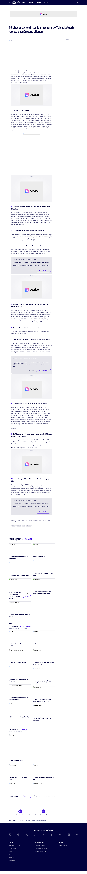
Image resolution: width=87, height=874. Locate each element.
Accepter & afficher (43, 271)
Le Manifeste (11, 857)
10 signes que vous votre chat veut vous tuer (42, 645)
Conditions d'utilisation (40, 845)
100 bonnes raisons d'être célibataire (19, 717)
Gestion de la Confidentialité (41, 851)
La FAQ (10, 854)
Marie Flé (25, 36)
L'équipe (10, 851)
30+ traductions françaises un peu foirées (18, 778)
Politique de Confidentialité (41, 848)
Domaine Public (32, 173)
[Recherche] (77, 2)
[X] (27, 835)
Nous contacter (12, 860)
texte (24, 525)
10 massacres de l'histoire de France (19, 575)
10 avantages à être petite (16, 760)
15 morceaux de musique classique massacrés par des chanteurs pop (42, 593)
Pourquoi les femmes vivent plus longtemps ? (42, 719)
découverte (29, 525)
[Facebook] (18, 835)
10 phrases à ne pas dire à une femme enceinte (19, 645)
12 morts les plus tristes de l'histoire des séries (20, 815)
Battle (46, 2)
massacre (19, 525)
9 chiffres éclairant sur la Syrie (41, 557)
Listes (23, 2)
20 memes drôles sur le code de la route (43, 815)
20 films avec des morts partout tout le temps (43, 574)
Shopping (39, 2)
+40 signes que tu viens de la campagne (44, 796)
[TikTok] (52, 835)
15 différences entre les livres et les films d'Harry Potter (18, 698)
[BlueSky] (43, 835)
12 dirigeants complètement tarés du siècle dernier (19, 557)
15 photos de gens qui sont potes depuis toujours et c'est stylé (42, 700)
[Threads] (35, 835)
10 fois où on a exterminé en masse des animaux (19, 615)
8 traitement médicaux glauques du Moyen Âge (18, 680)
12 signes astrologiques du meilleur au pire (43, 778)
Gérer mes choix (31, 270)
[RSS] (77, 835)
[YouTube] (60, 835)
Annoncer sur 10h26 (62, 845)
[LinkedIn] (69, 835)
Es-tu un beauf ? (13, 797)
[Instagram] (10, 835)
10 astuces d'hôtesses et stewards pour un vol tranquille (43, 663)
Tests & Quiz (31, 2)
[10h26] (16, 2)
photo (28, 173)
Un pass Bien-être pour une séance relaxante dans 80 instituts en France (15, 595)
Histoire (14, 36)
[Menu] (9, 2)
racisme (13, 525)
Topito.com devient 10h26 (14, 845)
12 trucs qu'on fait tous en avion (17, 662)
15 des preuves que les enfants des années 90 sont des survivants (42, 682)
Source (14, 428)
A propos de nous (12, 848)
